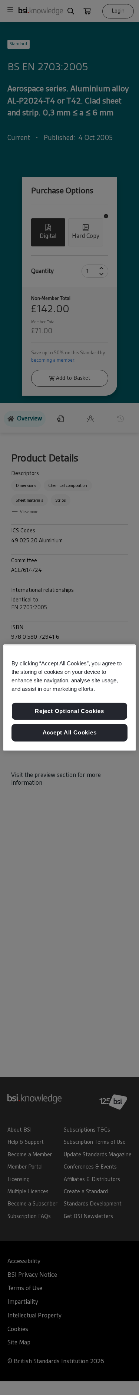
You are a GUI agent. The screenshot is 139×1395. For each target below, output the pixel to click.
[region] (69, 697)
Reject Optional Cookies (69, 711)
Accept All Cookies (70, 732)
